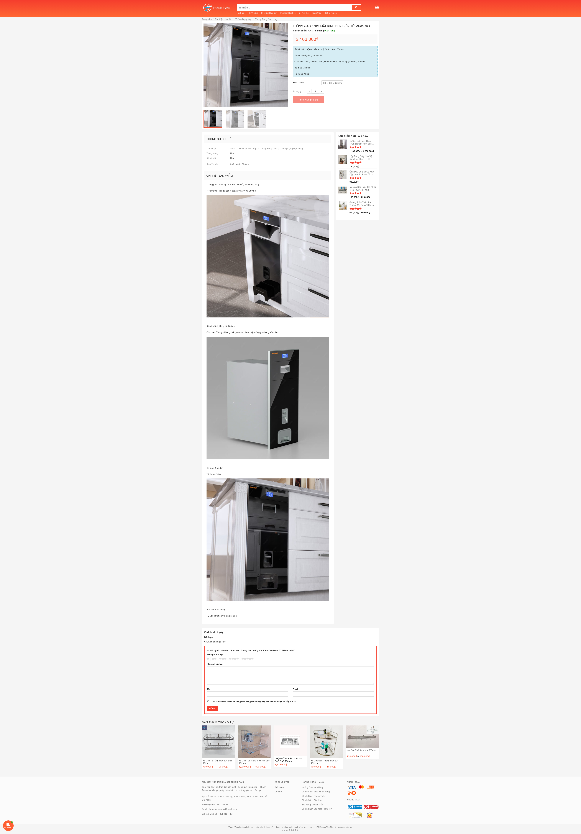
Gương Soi (253, 12)
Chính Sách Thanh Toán (313, 795)
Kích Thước (298, 82)
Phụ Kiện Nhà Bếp (288, 12)
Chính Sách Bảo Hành (312, 800)
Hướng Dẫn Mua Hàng (312, 787)
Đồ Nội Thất (304, 12)
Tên (209, 689)
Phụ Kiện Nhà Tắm (269, 12)
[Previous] (205, 65)
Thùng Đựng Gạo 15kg (266, 19)
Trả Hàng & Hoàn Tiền (312, 804)
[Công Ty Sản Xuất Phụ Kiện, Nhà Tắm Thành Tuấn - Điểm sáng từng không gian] (217, 7)
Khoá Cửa (316, 12)
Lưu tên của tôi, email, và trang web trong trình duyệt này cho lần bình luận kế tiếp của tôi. (254, 701)
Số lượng (297, 91)
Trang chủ (207, 19)
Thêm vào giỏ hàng (308, 99)
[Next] (286, 65)
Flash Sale (241, 12)
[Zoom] (207, 104)
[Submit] (356, 7)
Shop (232, 148)
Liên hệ (278, 791)
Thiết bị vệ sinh (330, 12)
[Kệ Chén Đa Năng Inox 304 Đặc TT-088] (254, 741)
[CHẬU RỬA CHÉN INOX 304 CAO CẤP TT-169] (290, 740)
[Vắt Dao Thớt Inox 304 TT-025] (362, 736)
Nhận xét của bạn (215, 664)
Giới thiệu (279, 787)
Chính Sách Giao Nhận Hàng (316, 791)
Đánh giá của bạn (216, 654)
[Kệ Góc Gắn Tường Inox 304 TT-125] (326, 741)
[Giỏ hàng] (377, 7)
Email (296, 689)
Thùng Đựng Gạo (243, 19)
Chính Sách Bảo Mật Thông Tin (317, 808)
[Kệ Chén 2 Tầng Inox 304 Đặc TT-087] (218, 741)
